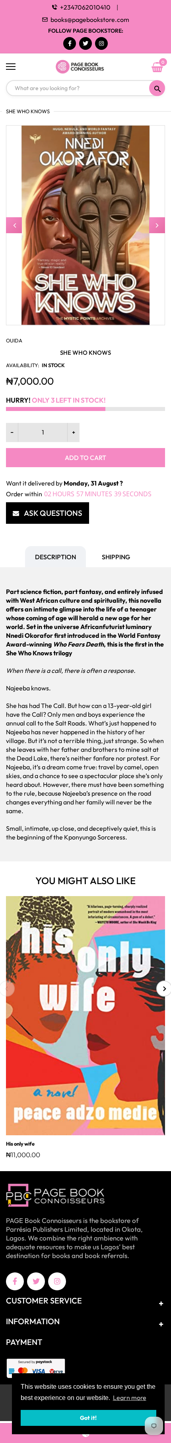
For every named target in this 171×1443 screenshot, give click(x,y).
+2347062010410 (85, 7)
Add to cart (85, 458)
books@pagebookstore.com (90, 20)
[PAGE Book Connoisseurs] (85, 67)
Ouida (14, 340)
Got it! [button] (88, 1417)
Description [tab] (55, 557)
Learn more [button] (129, 1398)
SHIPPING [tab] (116, 557)
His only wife (20, 1143)
